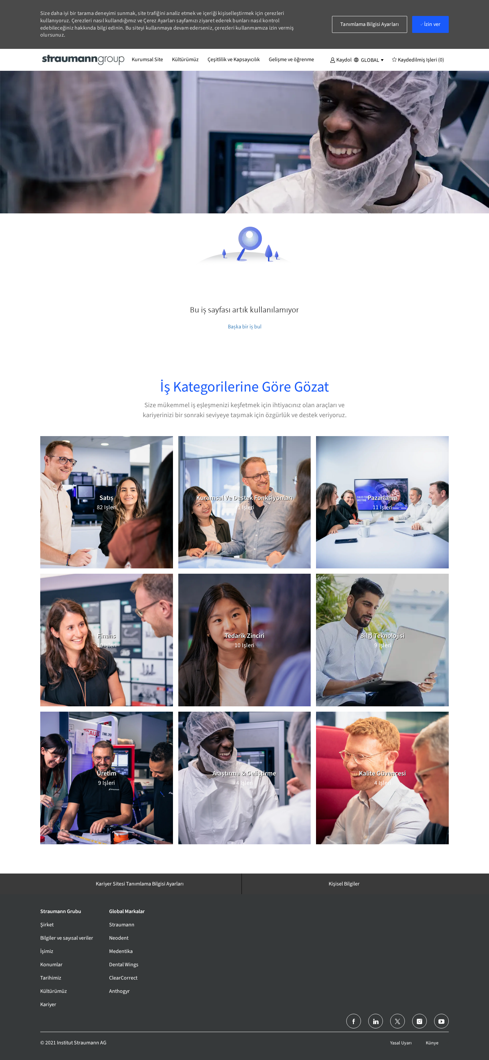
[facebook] (353, 1021)
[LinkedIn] (375, 1021)
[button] (341, 59)
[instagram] (419, 1021)
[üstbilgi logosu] (83, 59)
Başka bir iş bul (244, 326)
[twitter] (397, 1021)
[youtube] (441, 1021)
